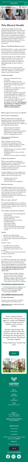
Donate (14, 353)
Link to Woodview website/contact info (12, 284)
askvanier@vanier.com (14, 404)
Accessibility (14, 434)
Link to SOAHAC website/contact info (12, 294)
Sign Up (14, 448)
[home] (9, 8)
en (23, 7)
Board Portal (14, 428)
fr (26, 7)
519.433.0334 (14, 3)
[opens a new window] (17, 438)
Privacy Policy (14, 431)
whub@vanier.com (6, 304)
